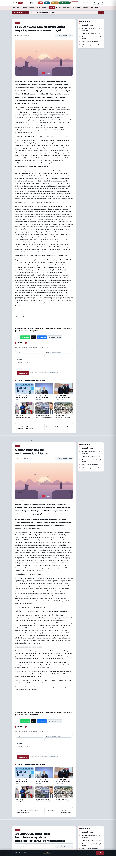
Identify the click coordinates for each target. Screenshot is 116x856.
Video (47, 2)
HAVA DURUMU (76, 7)
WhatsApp (26, 337)
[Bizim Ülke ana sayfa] (18, 3)
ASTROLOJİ (94, 7)
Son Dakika (75, 2)
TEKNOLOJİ (66, 7)
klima (32, 545)
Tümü (101, 12)
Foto (41, 2)
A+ (60, 35)
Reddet (91, 853)
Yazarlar (55, 2)
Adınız (18, 352)
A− (56, 35)
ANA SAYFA (16, 7)
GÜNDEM (24, 7)
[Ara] (94, 3)
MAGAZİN (58, 7)
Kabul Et (100, 853)
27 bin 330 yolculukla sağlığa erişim (43, 12)
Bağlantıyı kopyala (67, 35)
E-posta (53, 352)
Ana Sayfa (14, 16)
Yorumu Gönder (22, 373)
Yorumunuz (20, 359)
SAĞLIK (51, 7)
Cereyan (18, 532)
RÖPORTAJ (86, 7)
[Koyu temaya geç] (98, 3)
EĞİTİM (38, 7)
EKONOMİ (44, 7)
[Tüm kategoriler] (102, 3)
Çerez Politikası (47, 853)
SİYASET (31, 7)
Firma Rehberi (65, 2)
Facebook (43, 337)
